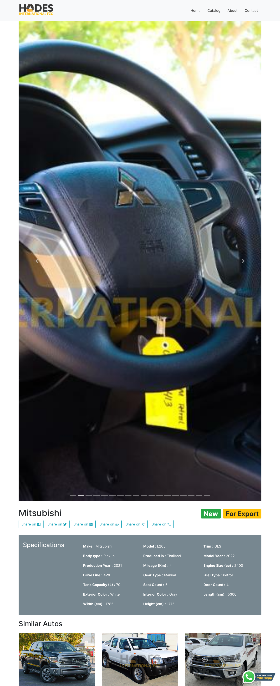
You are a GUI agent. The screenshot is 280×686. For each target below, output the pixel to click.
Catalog (213, 10)
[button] (37, 261)
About (233, 10)
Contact (251, 10)
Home (195, 10)
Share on (29, 524)
